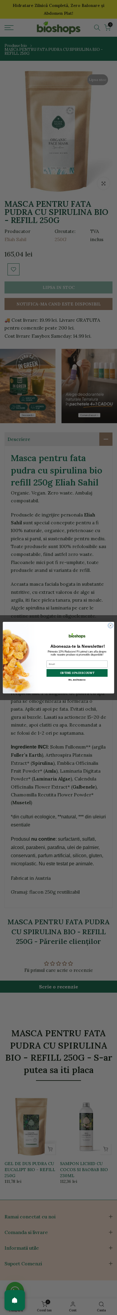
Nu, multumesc (77, 679)
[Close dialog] (110, 625)
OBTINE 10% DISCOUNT (77, 673)
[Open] (14, 1300)
